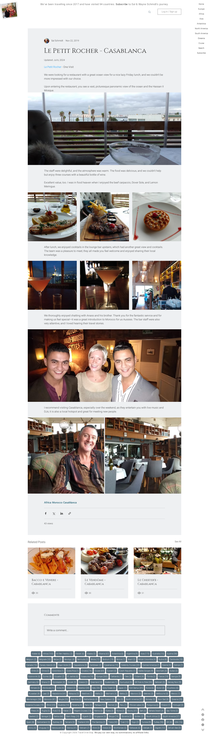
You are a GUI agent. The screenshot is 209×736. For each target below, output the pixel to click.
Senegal (46, 716)
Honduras (49, 687)
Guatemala (111, 682)
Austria (172, 653)
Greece (84, 682)
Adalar (36, 653)
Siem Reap (73, 716)
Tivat (125, 722)
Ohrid (51, 704)
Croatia (87, 670)
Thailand (84, 722)
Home (201, 4)
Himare (36, 687)
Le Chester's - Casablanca (148, 582)
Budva (163, 659)
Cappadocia (81, 665)
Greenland (96, 682)
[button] (149, 11)
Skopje (114, 716)
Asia (201, 18)
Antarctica (201, 23)
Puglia (46, 710)
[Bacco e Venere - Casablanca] (51, 561)
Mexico (176, 693)
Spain (30, 722)
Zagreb (160, 727)
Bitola (96, 659)
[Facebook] (202, 719)
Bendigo (69, 659)
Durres (48, 676)
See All (178, 541)
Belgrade (45, 659)
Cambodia (177, 659)
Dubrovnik (34, 676)
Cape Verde (65, 665)
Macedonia (59, 693)
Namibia (76, 699)
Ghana (46, 682)
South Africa (153, 716)
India (61, 687)
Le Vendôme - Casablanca (95, 582)
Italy (96, 687)
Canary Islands (48, 665)
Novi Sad (164, 699)
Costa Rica (73, 670)
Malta (99, 693)
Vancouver (58, 727)
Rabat (67, 710)
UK (169, 722)
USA (179, 722)
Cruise (201, 43)
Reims (99, 710)
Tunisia (147, 722)
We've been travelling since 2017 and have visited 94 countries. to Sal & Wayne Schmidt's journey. (104, 4)
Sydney (58, 722)
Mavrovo (136, 693)
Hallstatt (160, 682)
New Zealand (107, 699)
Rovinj (132, 710)
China (45, 670)
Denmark (162, 670)
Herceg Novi (175, 682)
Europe (201, 8)
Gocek (72, 682)
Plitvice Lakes (137, 704)
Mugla (64, 699)
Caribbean (96, 665)
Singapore (100, 716)
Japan (123, 687)
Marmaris (112, 693)
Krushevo (173, 687)
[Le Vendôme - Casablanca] (104, 561)
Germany (34, 682)
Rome (121, 710)
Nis (120, 699)
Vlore (96, 727)
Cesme (167, 665)
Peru (124, 704)
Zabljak (148, 727)
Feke (129, 676)
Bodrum (109, 659)
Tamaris (70, 722)
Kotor (161, 687)
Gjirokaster (59, 682)
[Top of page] (202, 709)
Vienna (72, 727)
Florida (152, 676)
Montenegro (34, 699)
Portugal (178, 704)
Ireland (72, 687)
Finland (139, 676)
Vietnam (85, 727)
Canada (32, 665)
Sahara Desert (157, 710)
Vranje (107, 727)
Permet (113, 704)
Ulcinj (32, 727)
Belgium (31, 659)
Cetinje (179, 665)
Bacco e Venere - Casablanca (45, 582)
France (163, 676)
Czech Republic (128, 670)
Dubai (174, 670)
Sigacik (87, 716)
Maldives (87, 693)
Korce (150, 687)
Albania (104, 653)
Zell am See (175, 727)
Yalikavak (135, 727)
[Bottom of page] (202, 730)
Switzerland (44, 722)
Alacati (80, 653)
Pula (57, 710)
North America (201, 28)
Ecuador (59, 676)
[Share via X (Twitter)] (53, 513)
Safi (143, 710)
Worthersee (121, 727)
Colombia (58, 670)
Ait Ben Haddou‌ (65, 653)
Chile (35, 670)
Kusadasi (35, 693)
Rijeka (110, 710)
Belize (58, 659)
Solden (140, 716)
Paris (89, 704)
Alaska (92, 653)
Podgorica (153, 704)
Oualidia (64, 704)
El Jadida (73, 676)
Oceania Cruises (35, 704)
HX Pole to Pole (144, 682)
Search (201, 48)
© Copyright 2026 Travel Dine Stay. (77, 732)
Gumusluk (126, 682)
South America (201, 33)
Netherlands (91, 699)
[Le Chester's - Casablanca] (157, 561)
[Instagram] (202, 714)
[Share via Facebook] (45, 513)
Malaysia (74, 693)
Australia (158, 653)
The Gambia (99, 722)
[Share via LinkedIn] (61, 513)
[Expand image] (52, 216)
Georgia (176, 676)
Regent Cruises (83, 710)
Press (35, 710)
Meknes (149, 693)
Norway (150, 699)
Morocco (57, 502)
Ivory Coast (109, 687)
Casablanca (70, 502)
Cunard (112, 670)
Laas (46, 693)
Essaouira (88, 676)
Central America (151, 665)
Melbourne (162, 693)
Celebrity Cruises (131, 665)
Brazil (132, 659)
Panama (77, 704)
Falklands (117, 676)
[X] (202, 724)
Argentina (132, 653)
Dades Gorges (146, 670)
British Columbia (147, 659)
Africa (201, 13)
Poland (166, 704)
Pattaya (100, 704)
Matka (124, 693)
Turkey (159, 722)
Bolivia (121, 659)
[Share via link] (69, 513)
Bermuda (83, 659)
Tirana (113, 722)
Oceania (201, 38)
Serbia (59, 716)
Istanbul (84, 687)
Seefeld (34, 716)
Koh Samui (136, 687)
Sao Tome (172, 710)
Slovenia (127, 716)
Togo (135, 722)
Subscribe (201, 53)
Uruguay (44, 727)
